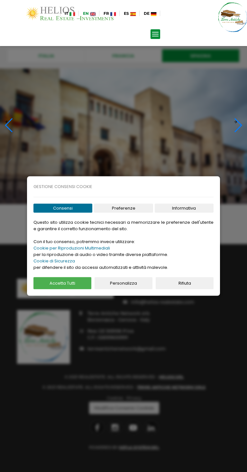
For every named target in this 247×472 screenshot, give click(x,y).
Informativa (184, 208)
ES (127, 13)
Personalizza (123, 283)
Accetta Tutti (62, 283)
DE (147, 13)
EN (86, 13)
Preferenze (123, 208)
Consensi (63, 208)
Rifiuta (184, 283)
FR (107, 13)
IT (67, 13)
